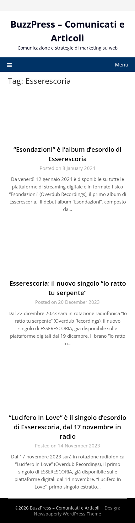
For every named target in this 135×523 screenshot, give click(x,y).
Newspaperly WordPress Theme (67, 514)
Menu (121, 64)
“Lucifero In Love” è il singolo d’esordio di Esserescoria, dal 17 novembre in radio (67, 427)
